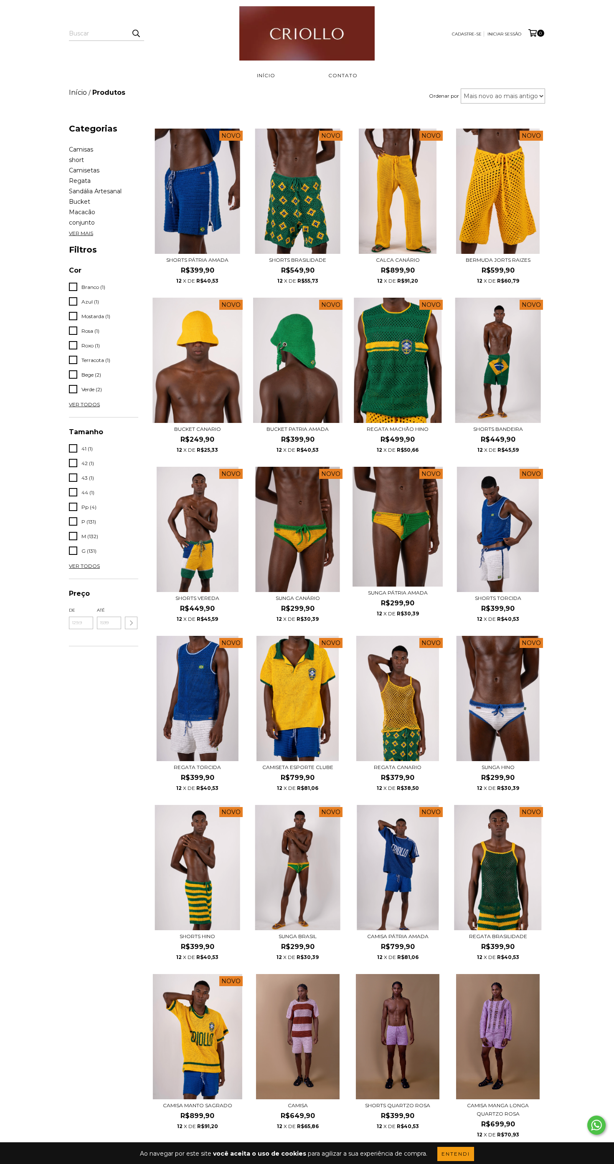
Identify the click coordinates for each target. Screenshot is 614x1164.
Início (266, 75)
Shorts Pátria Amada (197, 260)
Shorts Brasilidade (297, 260)
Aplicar (131, 623)
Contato (343, 75)
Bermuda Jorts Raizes (498, 260)
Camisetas (84, 170)
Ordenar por (444, 96)
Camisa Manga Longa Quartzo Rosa (498, 1109)
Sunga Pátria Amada (398, 593)
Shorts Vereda (197, 598)
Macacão (82, 212)
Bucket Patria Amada (297, 429)
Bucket (79, 201)
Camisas (81, 149)
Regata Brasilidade (498, 936)
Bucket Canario (197, 429)
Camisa (298, 1105)
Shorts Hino (197, 936)
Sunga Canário (298, 598)
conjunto (82, 222)
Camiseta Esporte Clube (297, 767)
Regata (80, 181)
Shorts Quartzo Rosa (397, 1105)
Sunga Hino (498, 767)
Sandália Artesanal (95, 191)
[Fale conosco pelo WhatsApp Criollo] (596, 1125)
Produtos (302, 75)
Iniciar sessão (504, 34)
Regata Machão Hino (398, 429)
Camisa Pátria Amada (398, 936)
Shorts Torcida (498, 598)
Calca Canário (398, 260)
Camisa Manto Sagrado (197, 1105)
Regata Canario (397, 767)
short (76, 160)
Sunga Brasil (298, 936)
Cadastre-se (467, 34)
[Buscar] (135, 33)
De (72, 610)
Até (101, 610)
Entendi (455, 1154)
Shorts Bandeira (498, 429)
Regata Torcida (197, 767)
